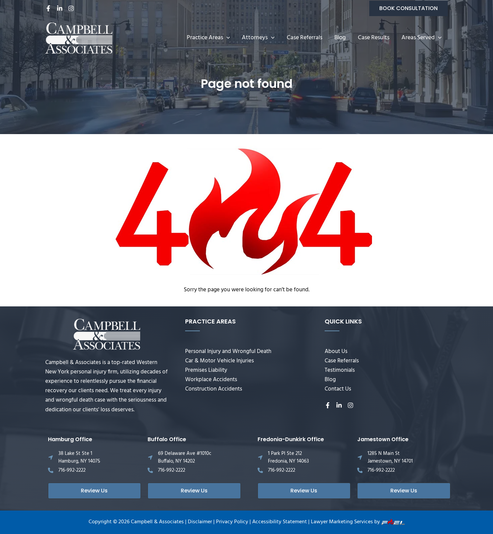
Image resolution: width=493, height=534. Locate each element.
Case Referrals (304, 38)
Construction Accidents (213, 389)
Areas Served (418, 38)
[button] (408, 8)
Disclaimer (200, 522)
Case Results (373, 38)
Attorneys (255, 38)
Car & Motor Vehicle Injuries (219, 360)
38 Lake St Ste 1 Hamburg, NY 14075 (79, 457)
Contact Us (338, 389)
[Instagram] (71, 8)
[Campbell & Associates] (78, 38)
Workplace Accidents (211, 379)
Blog (340, 38)
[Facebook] (48, 8)
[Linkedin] (60, 8)
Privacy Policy (232, 522)
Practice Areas (205, 38)
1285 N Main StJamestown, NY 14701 (390, 457)
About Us (336, 351)
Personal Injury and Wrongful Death (228, 351)
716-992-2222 (72, 470)
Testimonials (340, 370)
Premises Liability (206, 370)
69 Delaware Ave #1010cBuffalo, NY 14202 (184, 457)
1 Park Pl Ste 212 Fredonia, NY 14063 (288, 457)
